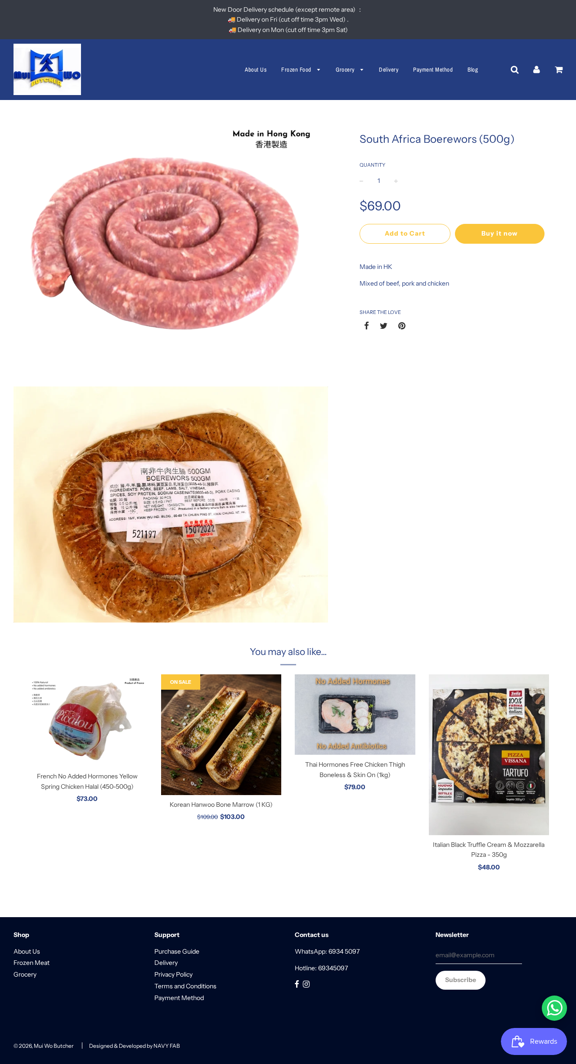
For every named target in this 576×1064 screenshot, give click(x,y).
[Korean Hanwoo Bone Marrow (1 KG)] (221, 734)
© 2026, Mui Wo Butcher (44, 1045)
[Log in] (536, 69)
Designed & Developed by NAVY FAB (134, 1045)
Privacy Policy (173, 974)
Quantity (372, 165)
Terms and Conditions (185, 986)
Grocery (346, 69)
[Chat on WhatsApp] (554, 1008)
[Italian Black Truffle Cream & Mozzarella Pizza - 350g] (489, 754)
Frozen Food (297, 69)
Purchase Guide (176, 951)
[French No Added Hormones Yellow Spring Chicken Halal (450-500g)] (87, 720)
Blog (473, 69)
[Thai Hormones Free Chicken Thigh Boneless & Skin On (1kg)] (355, 714)
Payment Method (433, 69)
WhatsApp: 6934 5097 (327, 951)
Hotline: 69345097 (321, 968)
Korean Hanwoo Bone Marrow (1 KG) (221, 804)
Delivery (388, 69)
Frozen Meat (32, 963)
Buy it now (500, 233)
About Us (255, 69)
